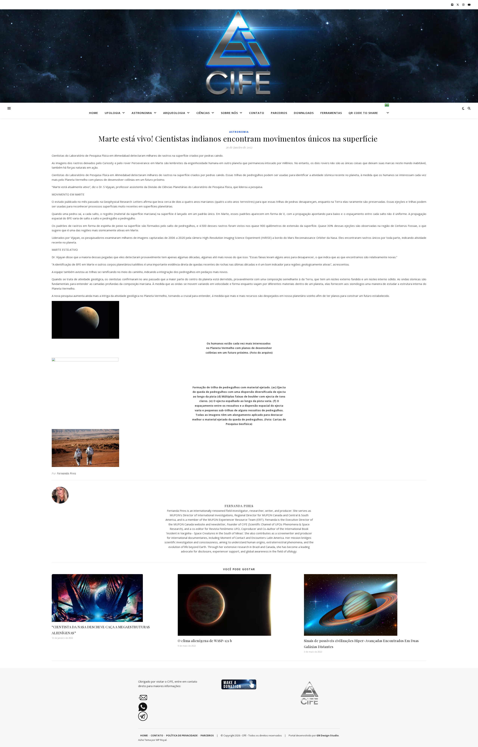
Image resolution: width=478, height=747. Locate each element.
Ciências (203, 113)
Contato (256, 113)
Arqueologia (174, 113)
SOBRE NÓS (229, 113)
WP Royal (161, 740)
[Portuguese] (385, 111)
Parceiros (279, 113)
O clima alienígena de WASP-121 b (205, 641)
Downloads (304, 113)
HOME (93, 113)
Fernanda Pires (66, 473)
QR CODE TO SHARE (363, 113)
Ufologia (112, 113)
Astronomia (142, 113)
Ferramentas (331, 113)
